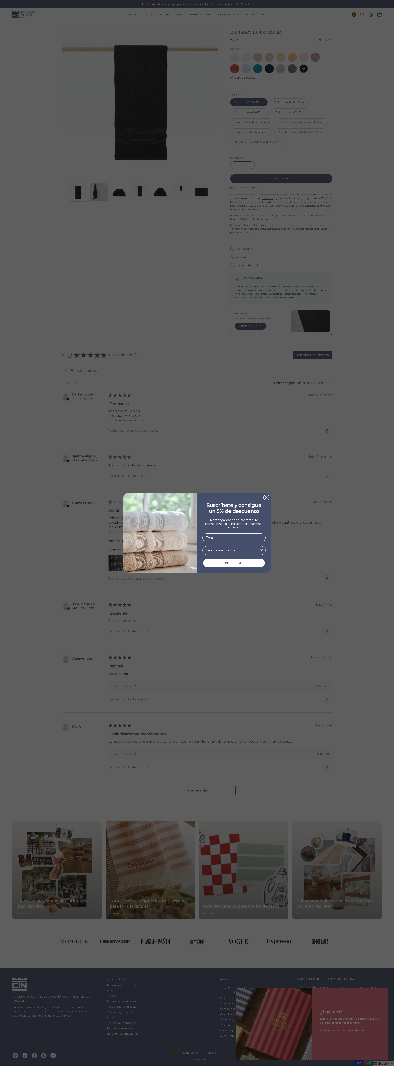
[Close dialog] (266, 497)
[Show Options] (262, 550)
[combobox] (233, 550)
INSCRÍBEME (234, 562)
